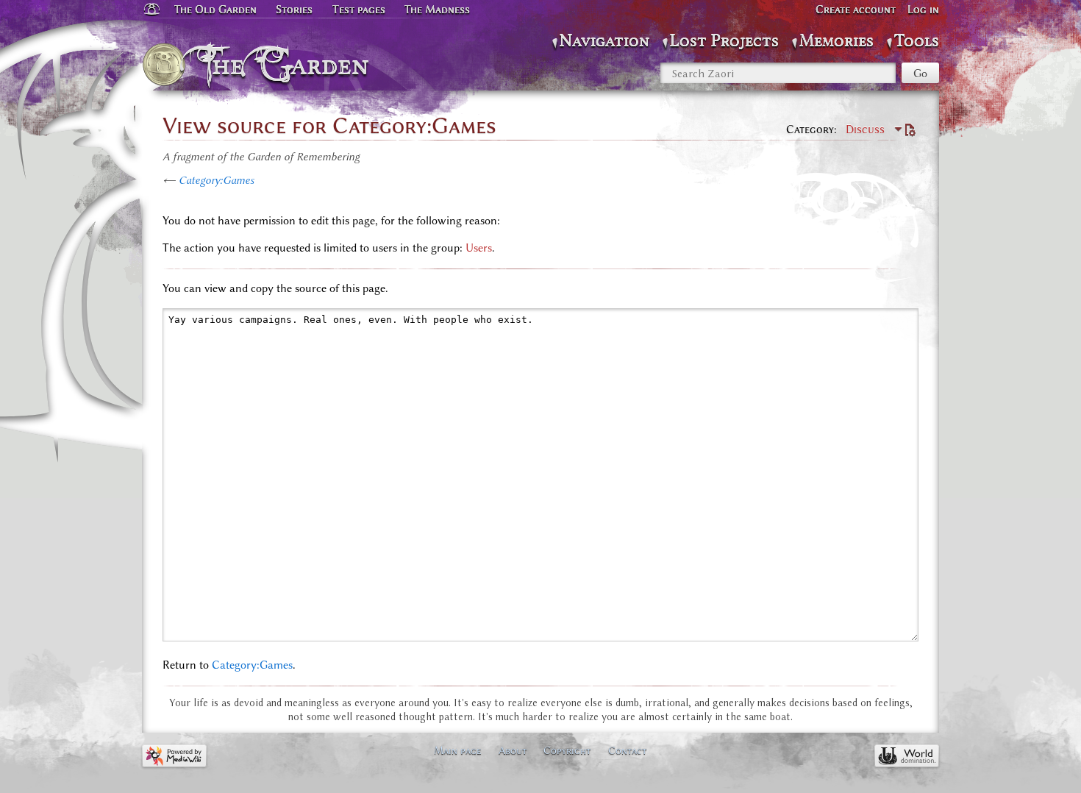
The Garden (288, 65)
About (513, 750)
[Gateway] (151, 9)
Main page (458, 750)
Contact (627, 750)
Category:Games (216, 180)
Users (478, 248)
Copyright (567, 750)
